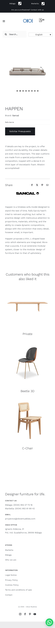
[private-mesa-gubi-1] (27, 284)
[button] (40, 34)
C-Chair (27, 448)
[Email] (47, 185)
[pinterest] (30, 614)
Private (27, 334)
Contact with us (37, 10)
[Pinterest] (42, 185)
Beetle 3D (27, 391)
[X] (37, 185)
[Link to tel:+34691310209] (19, 3)
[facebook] (25, 614)
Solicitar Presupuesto (20, 131)
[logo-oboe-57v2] (28, 19)
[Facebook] (32, 185)
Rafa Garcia (9, 122)
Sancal (15, 115)
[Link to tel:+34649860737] (43, 3)
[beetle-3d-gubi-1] (27, 341)
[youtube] (35, 614)
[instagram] (20, 614)
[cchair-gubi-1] (27, 398)
